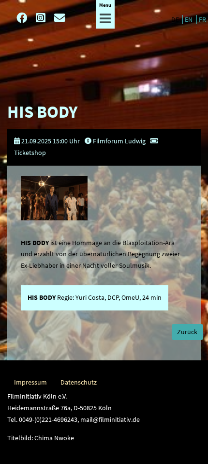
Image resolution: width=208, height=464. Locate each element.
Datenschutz (78, 382)
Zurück (187, 331)
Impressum (30, 382)
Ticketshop (30, 152)
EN (189, 19)
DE (175, 19)
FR (202, 19)
